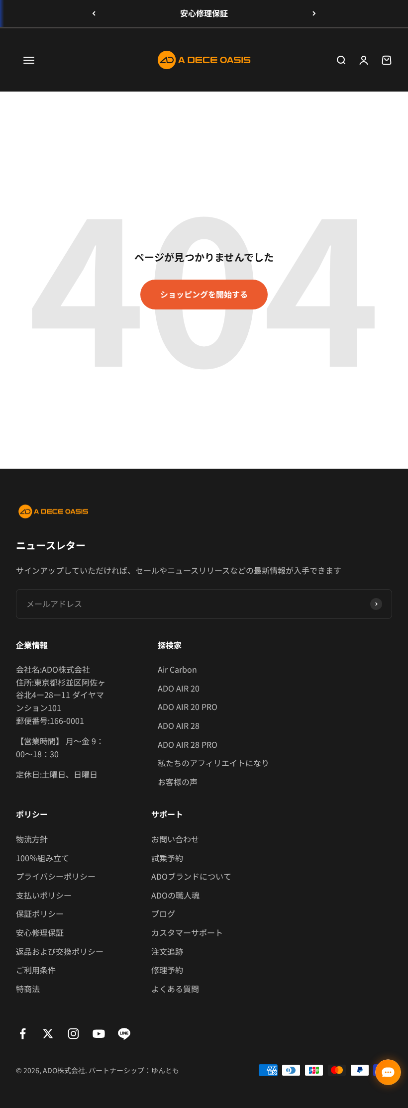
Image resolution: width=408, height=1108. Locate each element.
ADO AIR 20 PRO (187, 706)
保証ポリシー (40, 913)
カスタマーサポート (187, 932)
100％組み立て (42, 858)
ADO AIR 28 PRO (187, 744)
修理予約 (167, 970)
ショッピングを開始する (204, 294)
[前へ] (94, 13)
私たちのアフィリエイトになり (213, 763)
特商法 (28, 989)
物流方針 (32, 839)
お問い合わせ (175, 839)
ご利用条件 (36, 970)
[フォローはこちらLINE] (124, 1033)
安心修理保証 (204, 13)
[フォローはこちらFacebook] (22, 1033)
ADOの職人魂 (175, 895)
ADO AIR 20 (179, 688)
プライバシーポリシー (56, 876)
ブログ (163, 913)
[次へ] (314, 13)
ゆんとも (165, 1070)
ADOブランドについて (191, 876)
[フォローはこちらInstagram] (73, 1033)
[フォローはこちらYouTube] (98, 1033)
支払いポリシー (44, 895)
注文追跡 (167, 951)
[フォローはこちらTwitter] (48, 1033)
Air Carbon (177, 669)
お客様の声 (178, 782)
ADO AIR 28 (179, 725)
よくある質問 (175, 989)
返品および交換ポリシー (59, 951)
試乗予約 (167, 858)
